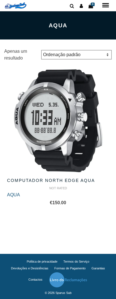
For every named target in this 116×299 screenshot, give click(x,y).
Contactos (35, 279)
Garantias (98, 268)
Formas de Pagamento (70, 268)
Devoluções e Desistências (29, 268)
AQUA (13, 194)
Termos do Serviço (76, 261)
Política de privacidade (42, 261)
